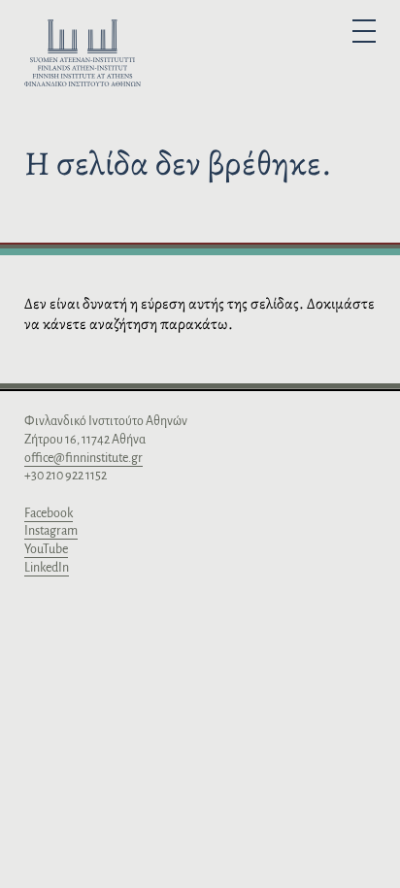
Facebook (48, 513)
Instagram (51, 531)
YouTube (46, 549)
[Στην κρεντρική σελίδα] (82, 56)
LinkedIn (46, 568)
